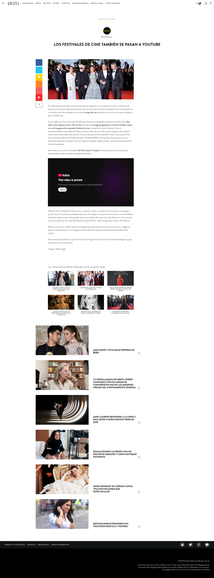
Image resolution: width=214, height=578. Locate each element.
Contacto (31, 545)
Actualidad (27, 3)
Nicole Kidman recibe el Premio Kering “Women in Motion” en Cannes (120, 289)
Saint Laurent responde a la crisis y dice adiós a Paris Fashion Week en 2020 (114, 419)
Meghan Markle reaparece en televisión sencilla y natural (110, 525)
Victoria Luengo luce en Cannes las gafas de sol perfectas (61, 289)
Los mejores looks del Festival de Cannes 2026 (91, 288)
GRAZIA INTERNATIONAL (60, 545)
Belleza (47, 3)
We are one (95, 267)
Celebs (56, 3)
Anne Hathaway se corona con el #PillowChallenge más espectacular (113, 489)
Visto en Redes (113, 3)
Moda (38, 3)
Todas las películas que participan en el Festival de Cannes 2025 (61, 313)
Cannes (102, 267)
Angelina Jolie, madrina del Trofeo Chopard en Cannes (91, 312)
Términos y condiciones (14, 545)
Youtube (87, 267)
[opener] (211, 3)
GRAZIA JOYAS (97, 3)
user (206, 3)
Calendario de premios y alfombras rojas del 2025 (120, 312)
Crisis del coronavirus (74, 267)
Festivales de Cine (107, 19)
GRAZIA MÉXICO (43, 545)
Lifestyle (66, 3)
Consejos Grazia (80, 3)
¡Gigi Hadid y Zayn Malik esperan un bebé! (113, 351)
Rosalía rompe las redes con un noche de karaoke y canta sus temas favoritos (115, 454)
